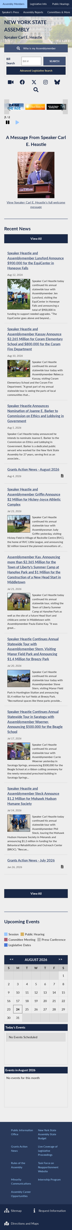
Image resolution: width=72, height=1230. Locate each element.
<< (12, 959)
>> (60, 959)
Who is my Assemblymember (39, 48)
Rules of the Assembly (18, 1165)
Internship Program (49, 1179)
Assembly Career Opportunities (21, 1193)
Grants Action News (19, 1148)
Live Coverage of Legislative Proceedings (48, 1150)
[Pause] (7, 122)
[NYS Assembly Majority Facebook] (22, 83)
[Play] (17, 122)
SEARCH (54, 61)
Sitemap (16, 1210)
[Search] (36, 90)
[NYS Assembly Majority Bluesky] (57, 83)
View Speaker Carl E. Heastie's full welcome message (36, 205)
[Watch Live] (10, 83)
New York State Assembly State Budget (47, 1134)
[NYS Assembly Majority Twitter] (34, 83)
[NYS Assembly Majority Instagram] (45, 83)
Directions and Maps (24, 1223)
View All (24, 240)
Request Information (52, 1210)
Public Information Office (22, 1132)
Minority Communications (21, 1181)
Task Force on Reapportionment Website (48, 1167)
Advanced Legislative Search (36, 70)
